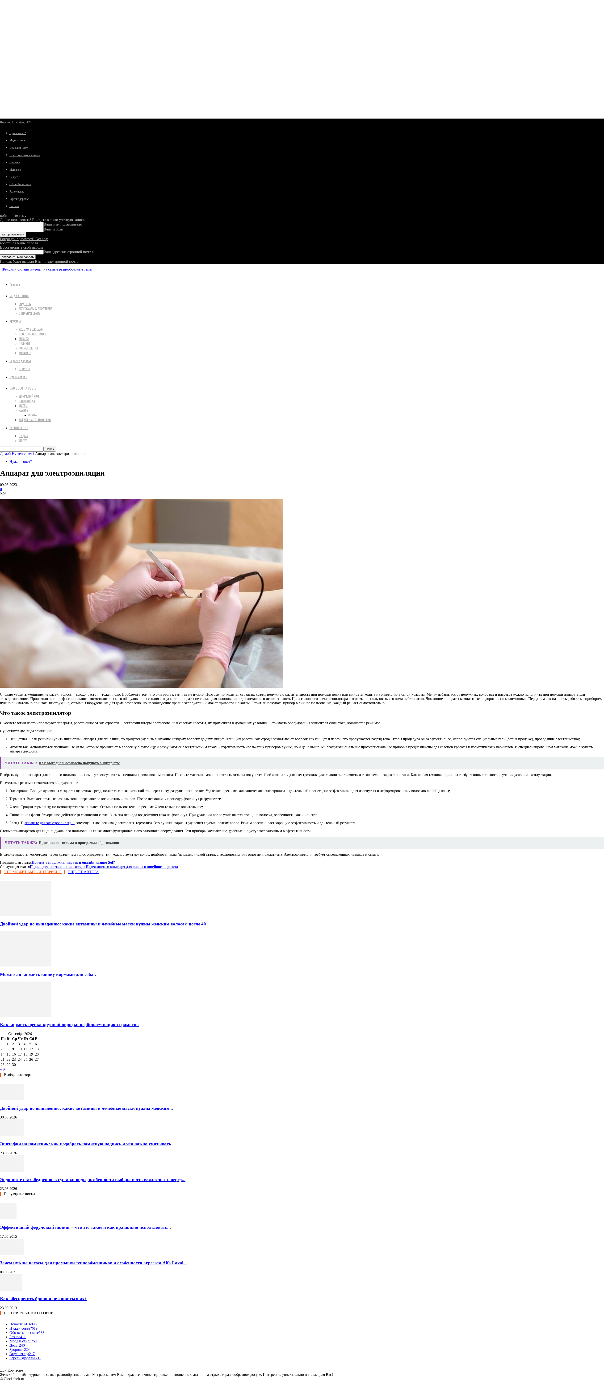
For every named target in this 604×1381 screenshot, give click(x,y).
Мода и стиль (17, 140)
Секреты (14, 177)
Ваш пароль (53, 229)
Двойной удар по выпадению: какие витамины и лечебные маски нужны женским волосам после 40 (103, 923)
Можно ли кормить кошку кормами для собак (48, 974)
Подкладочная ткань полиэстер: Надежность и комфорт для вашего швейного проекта (104, 867)
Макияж (24, 338)
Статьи (33, 415)
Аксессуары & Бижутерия (35, 308)
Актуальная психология (35, 419)
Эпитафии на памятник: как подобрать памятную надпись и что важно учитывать (85, 1143)
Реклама (14, 206)
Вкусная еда (27, 401)
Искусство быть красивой (24, 155)
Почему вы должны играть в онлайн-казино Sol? (73, 862)
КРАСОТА (15, 321)
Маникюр (15, 169)
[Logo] (0, 269)
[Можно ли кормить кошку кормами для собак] (25, 965)
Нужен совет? (17, 133)
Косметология (28, 348)
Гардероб (25, 303)
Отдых (23, 435)
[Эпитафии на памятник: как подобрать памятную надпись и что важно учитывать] (12, 1135)
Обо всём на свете (20, 184)
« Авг (4, 1070)
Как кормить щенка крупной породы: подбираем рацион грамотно (69, 1024)
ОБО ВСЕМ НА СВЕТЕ (22, 388)
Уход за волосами (31, 329)
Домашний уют (18, 147)
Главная (14, 284)
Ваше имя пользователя (63, 224)
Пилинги (14, 162)
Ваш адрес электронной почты (68, 252)
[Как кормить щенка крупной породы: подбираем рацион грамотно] (25, 1016)
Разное (23, 410)
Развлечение (16, 191)
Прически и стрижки (32, 334)
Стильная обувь (30, 313)
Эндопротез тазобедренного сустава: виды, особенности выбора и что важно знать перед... (92, 1179)
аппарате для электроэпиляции (50, 823)
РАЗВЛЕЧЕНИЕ (18, 427)
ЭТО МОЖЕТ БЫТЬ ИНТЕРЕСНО (33, 872)
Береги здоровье (19, 199)
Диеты (23, 405)
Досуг (23, 440)
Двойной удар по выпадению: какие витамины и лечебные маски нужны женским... (86, 1108)
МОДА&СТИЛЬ (19, 295)
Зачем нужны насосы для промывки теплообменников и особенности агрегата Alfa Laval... (93, 1262)
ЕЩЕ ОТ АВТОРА (83, 872)
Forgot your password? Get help (24, 239)
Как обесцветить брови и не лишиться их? (43, 1298)
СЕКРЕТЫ (24, 368)
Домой (5, 454)
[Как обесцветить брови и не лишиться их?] (11, 1289)
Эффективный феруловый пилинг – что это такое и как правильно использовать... (85, 1227)
